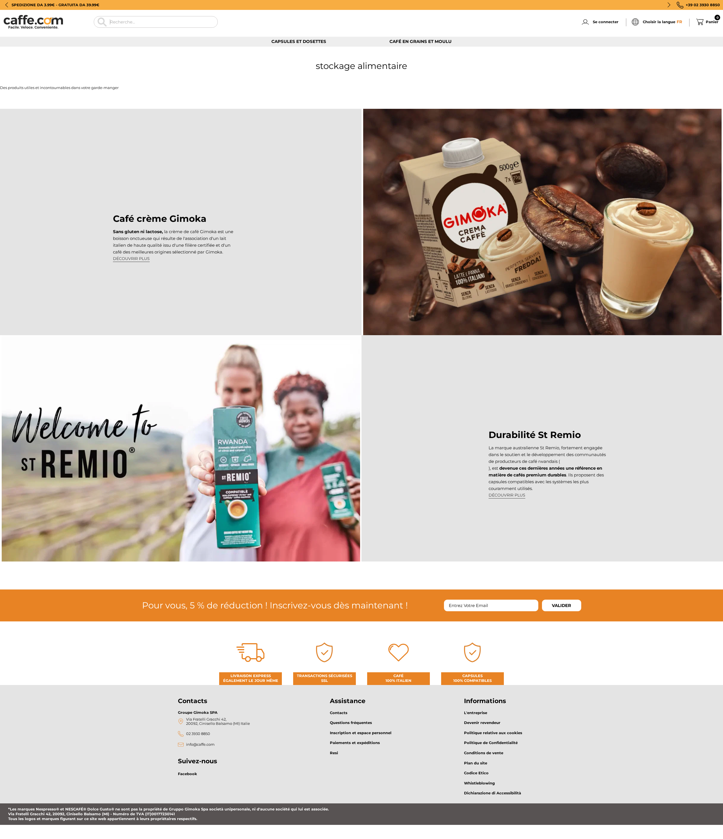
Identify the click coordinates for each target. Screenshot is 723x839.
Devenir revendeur (482, 722)
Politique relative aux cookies (493, 732)
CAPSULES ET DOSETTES (298, 41)
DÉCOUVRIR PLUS (131, 258)
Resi (334, 753)
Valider (561, 605)
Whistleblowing (479, 783)
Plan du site (475, 763)
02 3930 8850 (198, 734)
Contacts (338, 712)
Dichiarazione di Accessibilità (492, 793)
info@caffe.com (200, 744)
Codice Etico (476, 773)
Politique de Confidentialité (491, 742)
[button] (7, 5)
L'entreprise (475, 712)
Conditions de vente (483, 753)
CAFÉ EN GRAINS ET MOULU (420, 41)
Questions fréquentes (351, 722)
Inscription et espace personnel (360, 732)
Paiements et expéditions (355, 742)
